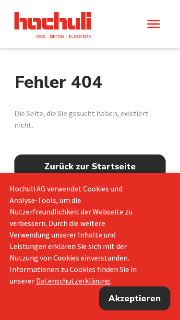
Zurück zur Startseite (90, 166)
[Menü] (154, 24)
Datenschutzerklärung (73, 280)
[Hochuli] (52, 25)
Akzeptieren (134, 298)
